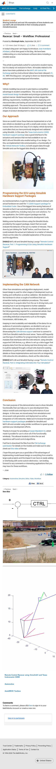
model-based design (11, 94)
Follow (50, 474)
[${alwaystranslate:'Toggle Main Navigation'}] (52, 2)
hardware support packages (14, 421)
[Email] (40, 483)
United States (45, 760)
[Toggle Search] (47, 2)
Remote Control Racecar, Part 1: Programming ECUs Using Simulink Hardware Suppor (28, 244)
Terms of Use (24, 749)
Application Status (9, 749)
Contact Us (35, 749)
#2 (4, 76)
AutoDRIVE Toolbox (13, 691)
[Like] (41, 474)
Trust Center (7, 746)
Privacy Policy (31, 746)
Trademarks (18, 746)
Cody (35, 8)
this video (15, 449)
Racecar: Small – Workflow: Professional (26, 36)
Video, (32, 479)
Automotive (9, 684)
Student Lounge (9, 20)
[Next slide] (51, 8)
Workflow (37, 479)
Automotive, (14, 479)
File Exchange (24, 8)
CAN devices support (24, 332)
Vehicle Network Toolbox (15, 146)
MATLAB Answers (9, 8)
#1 (51, 73)
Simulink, (22, 479)
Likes (32, 45)
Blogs (11, 3)
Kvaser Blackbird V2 (37, 431)
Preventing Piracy (44, 746)
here (31, 705)
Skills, (27, 479)
